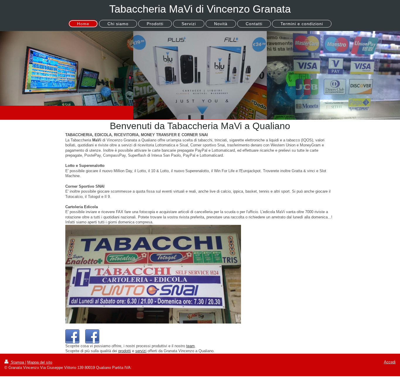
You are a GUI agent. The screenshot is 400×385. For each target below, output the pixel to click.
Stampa (17, 362)
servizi (140, 351)
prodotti (124, 351)
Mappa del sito (39, 362)
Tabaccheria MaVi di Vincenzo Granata (200, 9)
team (190, 346)
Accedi (390, 362)
